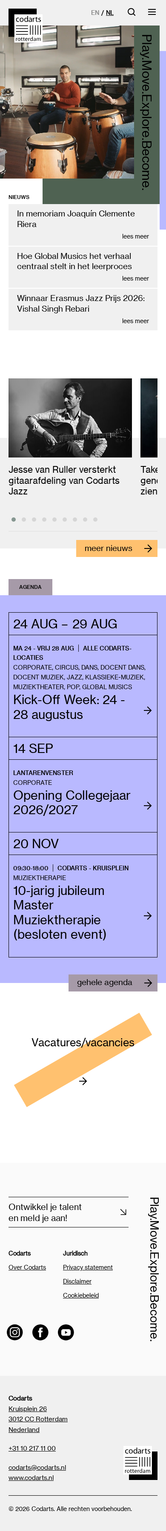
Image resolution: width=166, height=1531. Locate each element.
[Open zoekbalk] (131, 14)
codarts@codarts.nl (37, 1467)
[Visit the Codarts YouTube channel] (66, 1332)
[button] (14, 519)
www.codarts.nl (31, 1477)
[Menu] (152, 14)
